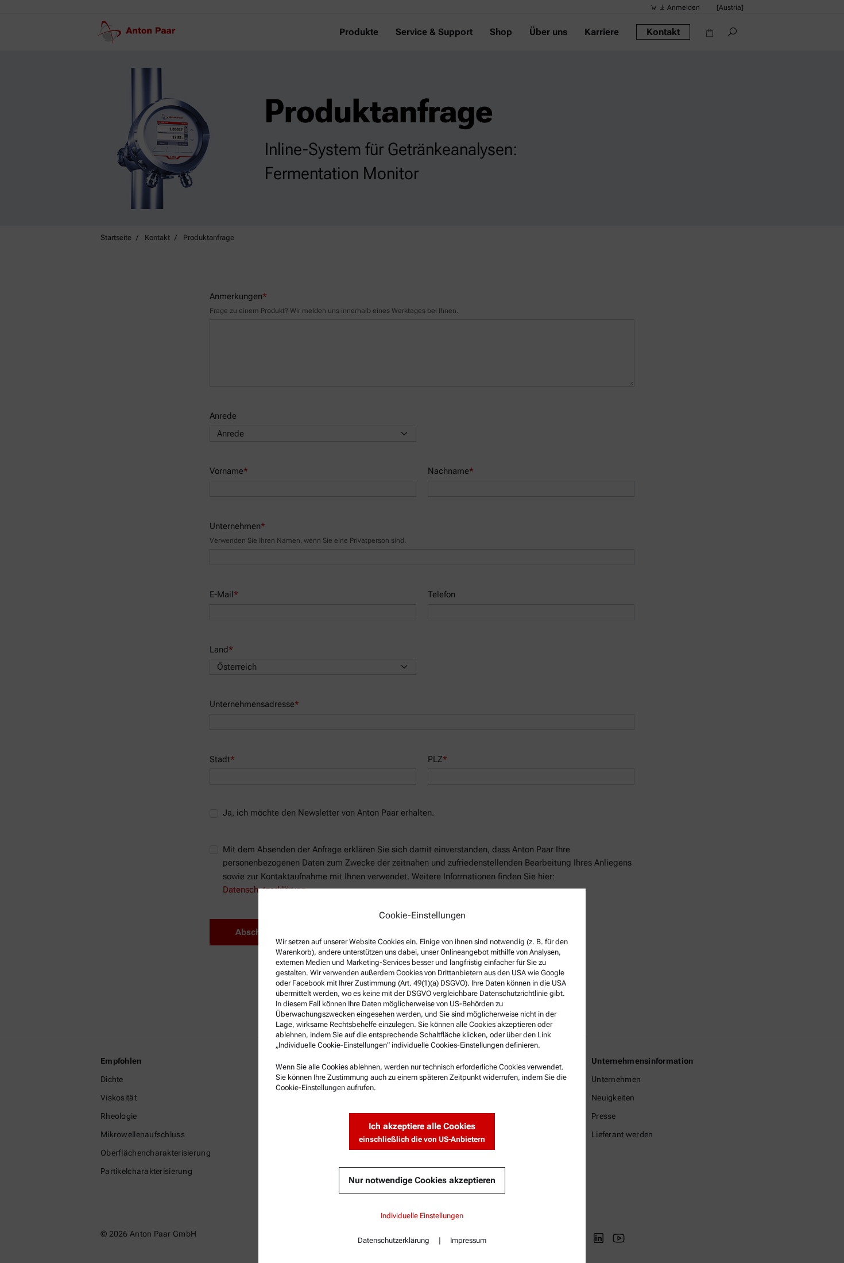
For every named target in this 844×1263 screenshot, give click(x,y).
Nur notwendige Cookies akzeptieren (422, 1180)
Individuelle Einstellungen (422, 1215)
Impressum (468, 1240)
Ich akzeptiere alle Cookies (422, 1132)
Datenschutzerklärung (393, 1240)
